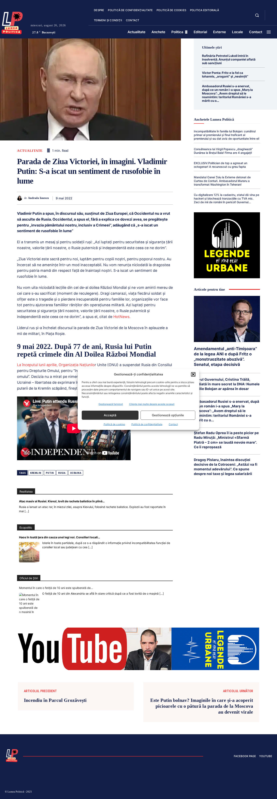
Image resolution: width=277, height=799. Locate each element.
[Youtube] (270, 792)
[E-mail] (140, 198)
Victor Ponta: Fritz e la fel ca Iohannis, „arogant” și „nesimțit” (225, 74)
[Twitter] (94, 198)
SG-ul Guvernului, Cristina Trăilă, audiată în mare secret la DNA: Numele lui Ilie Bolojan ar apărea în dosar (227, 384)
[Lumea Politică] (12, 755)
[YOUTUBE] (271, 17)
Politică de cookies (114, 424)
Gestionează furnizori (111, 404)
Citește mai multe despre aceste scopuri (151, 404)
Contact (173, 424)
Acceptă (110, 415)
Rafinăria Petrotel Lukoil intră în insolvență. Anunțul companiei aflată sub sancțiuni (229, 59)
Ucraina (76, 472)
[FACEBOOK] (271, 13)
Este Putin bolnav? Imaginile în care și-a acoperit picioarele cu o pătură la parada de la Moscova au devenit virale (201, 706)
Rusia (62, 472)
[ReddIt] (131, 198)
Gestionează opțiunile (168, 415)
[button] (193, 374)
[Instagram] (222, 792)
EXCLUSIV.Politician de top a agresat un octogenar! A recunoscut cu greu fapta (220, 164)
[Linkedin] (122, 198)
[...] (27, 511)
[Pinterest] (103, 198)
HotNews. (121, 316)
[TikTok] (232, 792)
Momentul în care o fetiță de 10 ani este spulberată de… (56, 588)
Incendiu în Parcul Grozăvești (55, 700)
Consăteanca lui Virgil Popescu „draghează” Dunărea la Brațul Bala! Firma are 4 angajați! (223, 150)
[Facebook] (84, 198)
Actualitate (30, 150)
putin (50, 472)
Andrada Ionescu (38, 198)
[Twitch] (241, 792)
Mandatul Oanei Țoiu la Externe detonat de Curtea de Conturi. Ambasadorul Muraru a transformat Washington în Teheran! (222, 180)
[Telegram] (150, 198)
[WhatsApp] (112, 198)
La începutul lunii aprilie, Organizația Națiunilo (56, 365)
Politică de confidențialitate (146, 424)
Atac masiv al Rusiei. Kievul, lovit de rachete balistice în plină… (62, 501)
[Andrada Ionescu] (20, 198)
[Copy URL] (159, 198)
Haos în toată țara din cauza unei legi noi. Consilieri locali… (59, 537)
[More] (168, 198)
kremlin (35, 472)
